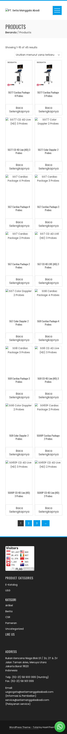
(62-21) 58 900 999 (24, 677)
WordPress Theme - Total (24, 727)
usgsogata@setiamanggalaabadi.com (29, 692)
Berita (9, 611)
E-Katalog (11, 584)
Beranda (11, 32)
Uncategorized (14, 629)
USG (7, 590)
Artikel (9, 605)
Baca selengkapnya (19, 109)
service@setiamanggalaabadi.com (27, 700)
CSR (7, 617)
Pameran (11, 623)
